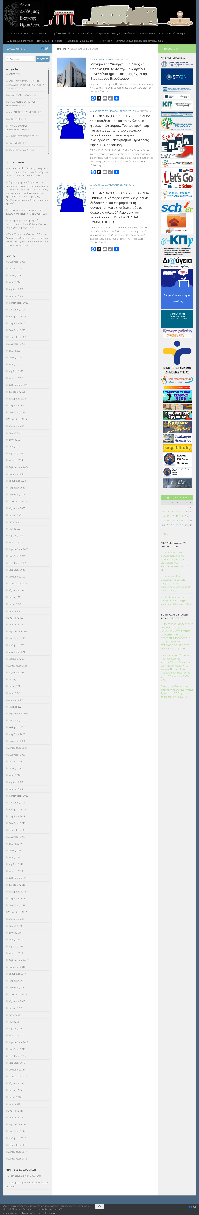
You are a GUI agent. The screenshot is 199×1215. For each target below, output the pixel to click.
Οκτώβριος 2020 (16, 740)
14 (181, 516)
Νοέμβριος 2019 (16, 816)
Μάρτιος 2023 (15, 542)
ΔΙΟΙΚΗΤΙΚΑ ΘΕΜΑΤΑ (18, 149)
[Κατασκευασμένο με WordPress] (23, 1213)
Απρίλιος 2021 (15, 699)
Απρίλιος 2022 (15, 617)
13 (177, 516)
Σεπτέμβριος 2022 (17, 583)
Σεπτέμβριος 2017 (17, 994)
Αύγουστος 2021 (16, 672)
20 (177, 520)
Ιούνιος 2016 (15, 1097)
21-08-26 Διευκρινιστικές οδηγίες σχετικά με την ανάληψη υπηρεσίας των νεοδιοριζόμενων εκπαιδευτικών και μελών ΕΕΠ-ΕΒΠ (176, 561)
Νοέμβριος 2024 (16, 405)
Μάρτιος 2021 (15, 706)
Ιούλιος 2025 (15, 350)
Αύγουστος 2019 (16, 836)
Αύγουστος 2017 (16, 1001)
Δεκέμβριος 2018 (17, 891)
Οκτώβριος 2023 (16, 494)
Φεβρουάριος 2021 (18, 713)
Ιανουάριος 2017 (16, 1049)
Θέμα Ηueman (49, 1213)
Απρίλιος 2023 (15, 535)
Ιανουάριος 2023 (16, 556)
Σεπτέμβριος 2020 (17, 747)
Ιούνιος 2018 (15, 932)
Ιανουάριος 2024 (16, 473)
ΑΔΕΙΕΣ (11, 74)
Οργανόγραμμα (40, 33)
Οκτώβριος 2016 (16, 1069)
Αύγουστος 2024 (16, 426)
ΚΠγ (161, 33)
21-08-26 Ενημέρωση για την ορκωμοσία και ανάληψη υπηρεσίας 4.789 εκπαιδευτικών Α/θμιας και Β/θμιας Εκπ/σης (175, 583)
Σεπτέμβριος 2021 (17, 665)
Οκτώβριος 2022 (16, 576)
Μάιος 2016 (14, 1103)
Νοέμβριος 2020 (16, 734)
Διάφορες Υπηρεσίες (107, 33)
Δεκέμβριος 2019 (17, 809)
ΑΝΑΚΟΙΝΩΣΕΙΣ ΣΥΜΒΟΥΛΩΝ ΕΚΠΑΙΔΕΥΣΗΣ (112, 111)
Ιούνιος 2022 (15, 604)
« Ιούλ (164, 533)
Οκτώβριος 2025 (16, 330)
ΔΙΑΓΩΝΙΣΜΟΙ (14, 142)
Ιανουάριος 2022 (16, 638)
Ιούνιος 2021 (15, 686)
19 (172, 520)
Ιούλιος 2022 (15, 597)
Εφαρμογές (84, 33)
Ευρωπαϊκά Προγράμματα (79, 40)
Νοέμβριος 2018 (16, 898)
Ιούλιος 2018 (15, 925)
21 (181, 520)
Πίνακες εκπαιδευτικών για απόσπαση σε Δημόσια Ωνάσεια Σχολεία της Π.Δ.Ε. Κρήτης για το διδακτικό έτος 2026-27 (177, 691)
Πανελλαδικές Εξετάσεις (49, 40)
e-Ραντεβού (105, 40)
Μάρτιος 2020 (15, 788)
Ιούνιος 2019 (15, 850)
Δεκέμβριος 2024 (17, 398)
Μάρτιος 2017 (15, 1035)
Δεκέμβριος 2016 (17, 1055)
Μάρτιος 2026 (15, 295)
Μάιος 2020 (14, 775)
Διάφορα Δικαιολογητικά (20, 40)
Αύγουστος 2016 (16, 1083)
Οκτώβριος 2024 (16, 412)
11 (168, 516)
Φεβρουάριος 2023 (18, 549)
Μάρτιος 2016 (15, 1117)
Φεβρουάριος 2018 (18, 960)
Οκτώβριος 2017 (16, 987)
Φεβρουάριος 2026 (18, 302)
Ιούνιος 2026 (15, 275)
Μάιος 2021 (14, 693)
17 (163, 520)
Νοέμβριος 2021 (16, 651)
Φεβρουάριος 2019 (18, 877)
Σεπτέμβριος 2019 (17, 830)
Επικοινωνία (146, 33)
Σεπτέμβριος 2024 (17, 419)
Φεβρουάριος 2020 (18, 795)
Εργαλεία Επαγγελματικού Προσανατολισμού (139, 40)
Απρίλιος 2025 (15, 371)
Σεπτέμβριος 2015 (17, 1144)
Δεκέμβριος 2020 (17, 727)
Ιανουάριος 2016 (16, 1131)
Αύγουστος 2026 (16, 261)
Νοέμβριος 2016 (16, 1062)
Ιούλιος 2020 (15, 761)
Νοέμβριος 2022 (16, 569)
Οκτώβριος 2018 (16, 905)
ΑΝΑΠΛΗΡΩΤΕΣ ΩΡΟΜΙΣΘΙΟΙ (22, 112)
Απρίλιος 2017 (15, 1028)
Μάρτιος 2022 (15, 624)
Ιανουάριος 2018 (16, 966)
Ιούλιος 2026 (15, 268)
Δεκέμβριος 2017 (17, 973)
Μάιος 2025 (14, 364)
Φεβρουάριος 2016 (18, 1124)
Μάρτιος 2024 (15, 460)
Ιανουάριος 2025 (16, 391)
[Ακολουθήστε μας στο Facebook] (42, 48)
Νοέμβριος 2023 (16, 487)
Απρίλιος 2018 (15, 946)
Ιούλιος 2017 (15, 1008)
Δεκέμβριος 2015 (17, 1138)
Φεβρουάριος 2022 (18, 631)
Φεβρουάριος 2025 (18, 384)
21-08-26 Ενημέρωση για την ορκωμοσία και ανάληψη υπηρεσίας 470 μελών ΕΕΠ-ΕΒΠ (176, 600)
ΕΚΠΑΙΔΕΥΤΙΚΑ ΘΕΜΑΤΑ (102, 59)
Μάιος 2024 (14, 446)
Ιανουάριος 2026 (16, 309)
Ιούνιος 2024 (15, 439)
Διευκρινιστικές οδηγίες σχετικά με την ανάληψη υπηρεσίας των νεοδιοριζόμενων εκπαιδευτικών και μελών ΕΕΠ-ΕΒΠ (27, 172)
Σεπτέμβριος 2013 (17, 1158)
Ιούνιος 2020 (15, 768)
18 (168, 520)
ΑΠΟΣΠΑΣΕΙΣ (14, 118)
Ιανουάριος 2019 (16, 884)
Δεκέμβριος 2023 (17, 480)
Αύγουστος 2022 (16, 590)
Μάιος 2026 (14, 282)
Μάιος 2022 (14, 610)
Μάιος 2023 (14, 528)
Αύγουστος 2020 (16, 754)
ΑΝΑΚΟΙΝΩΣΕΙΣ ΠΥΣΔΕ (19, 94)
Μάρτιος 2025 (15, 378)
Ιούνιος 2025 (15, 357)
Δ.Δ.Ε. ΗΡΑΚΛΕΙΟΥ (16, 33)
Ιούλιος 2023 (15, 515)
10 (163, 516)
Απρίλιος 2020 (15, 782)
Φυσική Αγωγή (175, 33)
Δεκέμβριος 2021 (17, 645)
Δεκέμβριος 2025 (17, 316)
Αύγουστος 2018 (16, 919)
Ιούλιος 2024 (15, 432)
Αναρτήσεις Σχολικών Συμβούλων (25, 1175)
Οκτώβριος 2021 (16, 658)
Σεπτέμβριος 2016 (17, 1076)
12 (172, 516)
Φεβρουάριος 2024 (18, 467)
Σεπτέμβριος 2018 (17, 912)
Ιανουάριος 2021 (16, 720)
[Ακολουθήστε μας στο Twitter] (46, 48)
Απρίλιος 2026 (15, 289)
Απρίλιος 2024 (15, 453)
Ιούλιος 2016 (15, 1090)
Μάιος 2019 (14, 857)
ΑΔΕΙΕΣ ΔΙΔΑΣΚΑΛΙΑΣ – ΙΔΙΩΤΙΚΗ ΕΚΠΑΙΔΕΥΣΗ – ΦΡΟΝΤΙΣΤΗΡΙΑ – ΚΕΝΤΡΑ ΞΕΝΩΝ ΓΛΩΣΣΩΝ (25, 85)
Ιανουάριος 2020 (16, 802)
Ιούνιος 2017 (15, 1014)
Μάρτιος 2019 (15, 871)
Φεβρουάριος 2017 (18, 1042)
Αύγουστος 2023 (16, 508)
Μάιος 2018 (14, 939)
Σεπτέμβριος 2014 (17, 1151)
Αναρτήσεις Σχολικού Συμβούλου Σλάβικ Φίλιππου (27, 1184)
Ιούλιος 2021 (15, 679)
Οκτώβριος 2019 (16, 823)
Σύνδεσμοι (129, 33)
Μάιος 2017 (14, 1021)
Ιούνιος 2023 (15, 521)
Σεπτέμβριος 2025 (17, 337)
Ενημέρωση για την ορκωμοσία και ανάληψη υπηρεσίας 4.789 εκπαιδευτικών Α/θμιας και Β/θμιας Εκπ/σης (27, 224)
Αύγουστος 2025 (16, 343)
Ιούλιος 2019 (15, 843)
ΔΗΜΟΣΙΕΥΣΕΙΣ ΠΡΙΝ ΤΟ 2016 (22, 136)
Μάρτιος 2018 (15, 953)
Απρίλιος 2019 (15, 864)
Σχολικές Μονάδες (62, 33)
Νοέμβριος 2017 (16, 980)
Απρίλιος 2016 (15, 1110)
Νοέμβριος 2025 (16, 323)
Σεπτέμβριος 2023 (17, 501)
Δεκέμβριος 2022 (17, 562)
